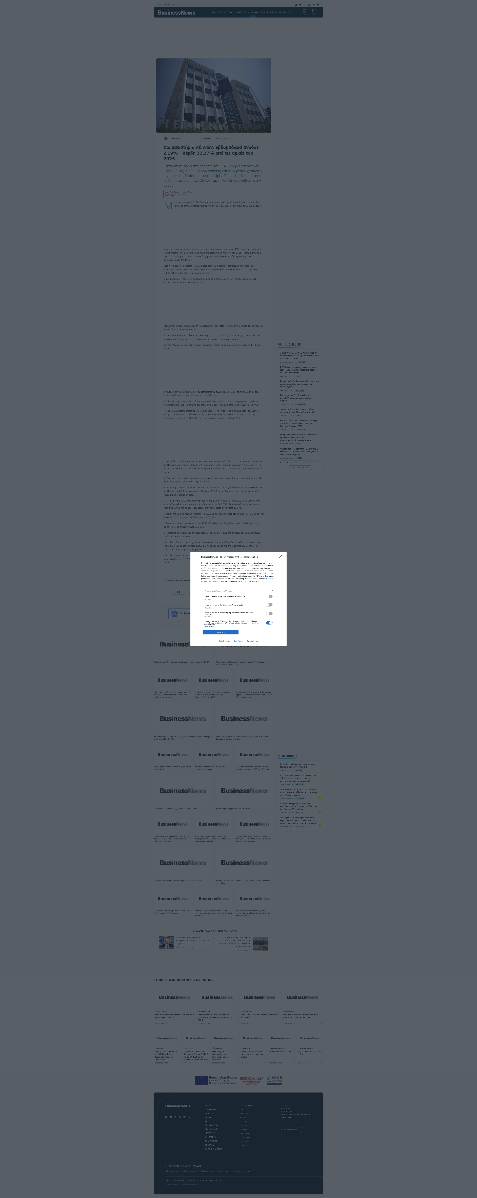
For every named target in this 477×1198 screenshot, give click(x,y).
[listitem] (238, 591)
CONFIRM (220, 632)
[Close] (281, 557)
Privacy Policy (252, 641)
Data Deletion (224, 641)
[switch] (269, 596)
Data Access (238, 641)
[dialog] (238, 599)
